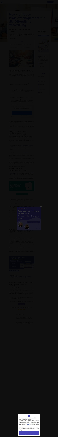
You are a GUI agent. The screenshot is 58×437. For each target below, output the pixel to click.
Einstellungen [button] (28, 424)
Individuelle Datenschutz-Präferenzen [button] (29, 434)
